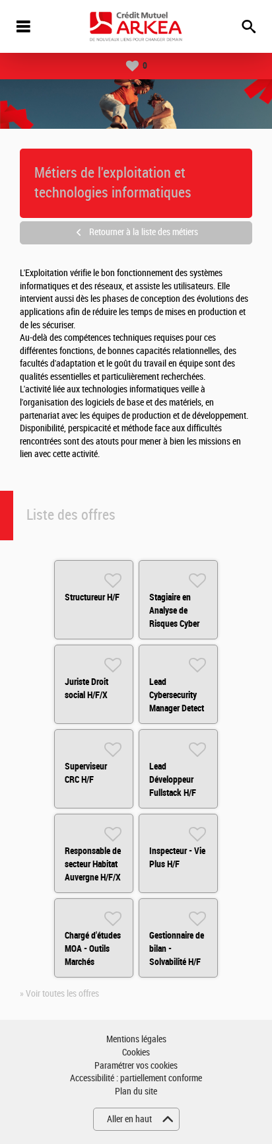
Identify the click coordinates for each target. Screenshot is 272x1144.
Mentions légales (136, 1039)
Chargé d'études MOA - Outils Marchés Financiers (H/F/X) (93, 961)
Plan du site (136, 1091)
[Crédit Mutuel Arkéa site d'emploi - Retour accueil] (136, 26)
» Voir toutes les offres (59, 993)
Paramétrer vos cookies (136, 1065)
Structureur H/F (92, 597)
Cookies (136, 1052)
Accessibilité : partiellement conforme (136, 1078)
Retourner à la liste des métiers (143, 232)
